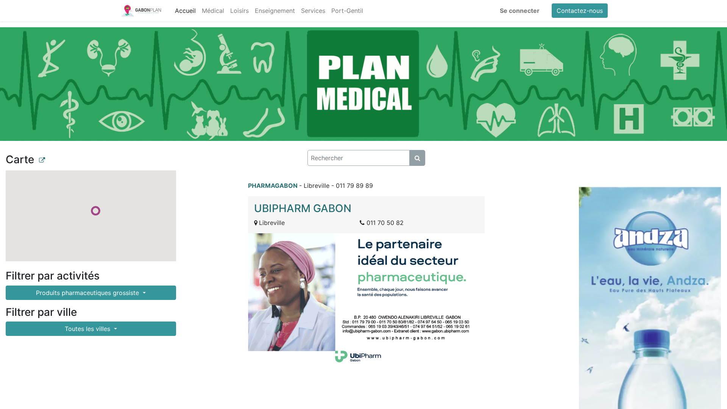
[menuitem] (185, 10)
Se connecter (520, 10)
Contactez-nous (580, 10)
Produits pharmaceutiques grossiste (88, 293)
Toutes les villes (88, 329)
